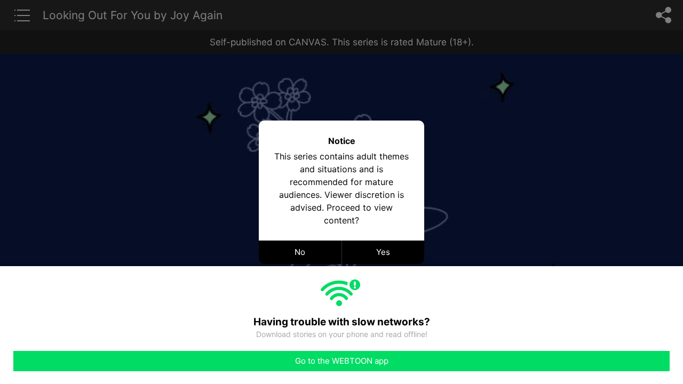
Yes (383, 252)
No (300, 252)
